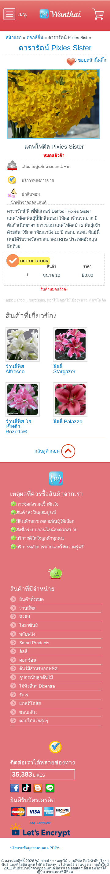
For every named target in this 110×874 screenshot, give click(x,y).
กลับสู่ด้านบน (48, 451)
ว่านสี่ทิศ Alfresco (15, 369)
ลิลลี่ (23, 651)
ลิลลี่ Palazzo (67, 421)
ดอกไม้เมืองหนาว (73, 300)
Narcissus (36, 300)
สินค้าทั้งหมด (31, 599)
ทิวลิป (24, 616)
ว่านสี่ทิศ (27, 608)
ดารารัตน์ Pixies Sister (55, 48)
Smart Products (34, 642)
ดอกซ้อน (27, 660)
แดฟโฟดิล (97, 300)
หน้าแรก (14, 37)
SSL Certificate (40, 823)
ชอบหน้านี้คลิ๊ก (92, 60)
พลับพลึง (27, 634)
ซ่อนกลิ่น (28, 712)
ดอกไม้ (52, 300)
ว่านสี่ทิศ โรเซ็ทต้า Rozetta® (18, 427)
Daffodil (20, 300)
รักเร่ (23, 694)
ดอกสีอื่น (35, 37)
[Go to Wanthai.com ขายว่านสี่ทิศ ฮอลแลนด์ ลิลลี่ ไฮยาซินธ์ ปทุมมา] (59, 17)
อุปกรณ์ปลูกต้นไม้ (36, 677)
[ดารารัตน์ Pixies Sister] (53, 137)
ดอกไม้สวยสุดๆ (33, 720)
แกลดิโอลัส (30, 703)
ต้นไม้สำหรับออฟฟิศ (38, 668)
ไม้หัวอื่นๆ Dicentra (37, 686)
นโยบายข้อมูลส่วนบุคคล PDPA (34, 848)
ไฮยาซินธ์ (28, 625)
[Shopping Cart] (98, 21)
